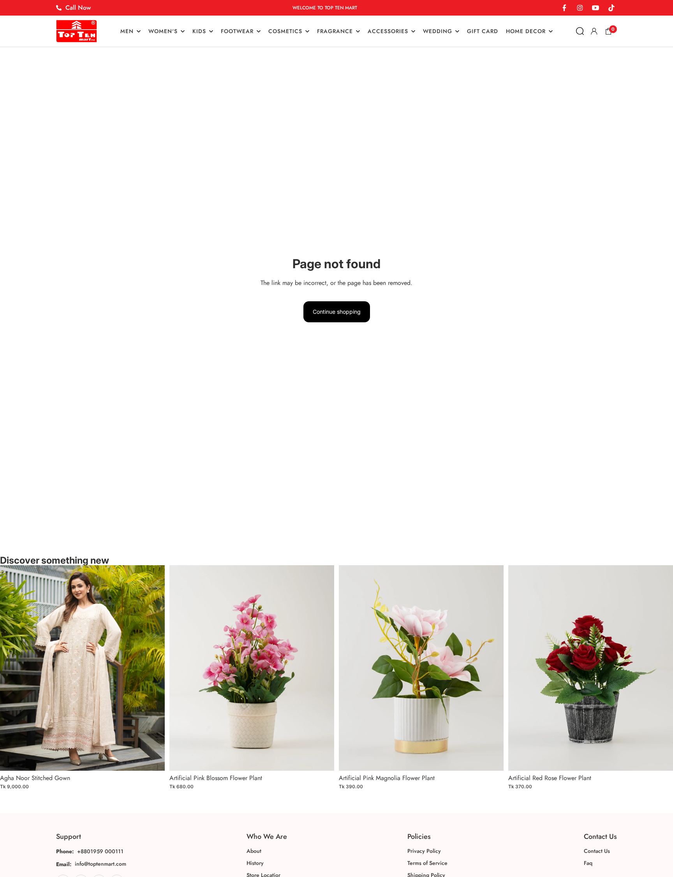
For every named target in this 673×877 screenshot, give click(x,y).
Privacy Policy (424, 851)
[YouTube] (595, 8)
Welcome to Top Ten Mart (324, 7)
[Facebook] (564, 8)
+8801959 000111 (100, 851)
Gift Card (482, 31)
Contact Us (597, 851)
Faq (588, 863)
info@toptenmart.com (100, 864)
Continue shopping (337, 311)
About (254, 851)
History (255, 863)
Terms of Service (427, 863)
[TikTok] (611, 8)
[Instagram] (580, 8)
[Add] (153, 759)
